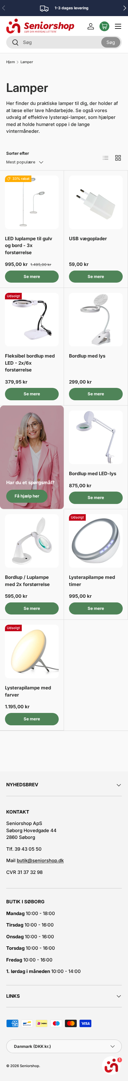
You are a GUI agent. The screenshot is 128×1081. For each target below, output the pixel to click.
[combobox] (64, 42)
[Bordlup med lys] (96, 319)
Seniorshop (29, 1066)
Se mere (32, 276)
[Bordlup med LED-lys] (96, 437)
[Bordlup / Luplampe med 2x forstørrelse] (32, 541)
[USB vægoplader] (96, 202)
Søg (111, 42)
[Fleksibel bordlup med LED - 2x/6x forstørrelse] (32, 319)
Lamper (27, 62)
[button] (104, 26)
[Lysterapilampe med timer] (96, 541)
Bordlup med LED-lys (92, 473)
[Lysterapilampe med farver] (32, 651)
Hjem (10, 62)
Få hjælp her (27, 495)
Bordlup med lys (87, 356)
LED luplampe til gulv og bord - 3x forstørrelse (28, 245)
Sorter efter (17, 153)
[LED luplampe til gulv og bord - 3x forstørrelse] (32, 202)
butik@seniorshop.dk (40, 860)
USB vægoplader (88, 238)
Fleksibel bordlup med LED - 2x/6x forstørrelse (30, 363)
